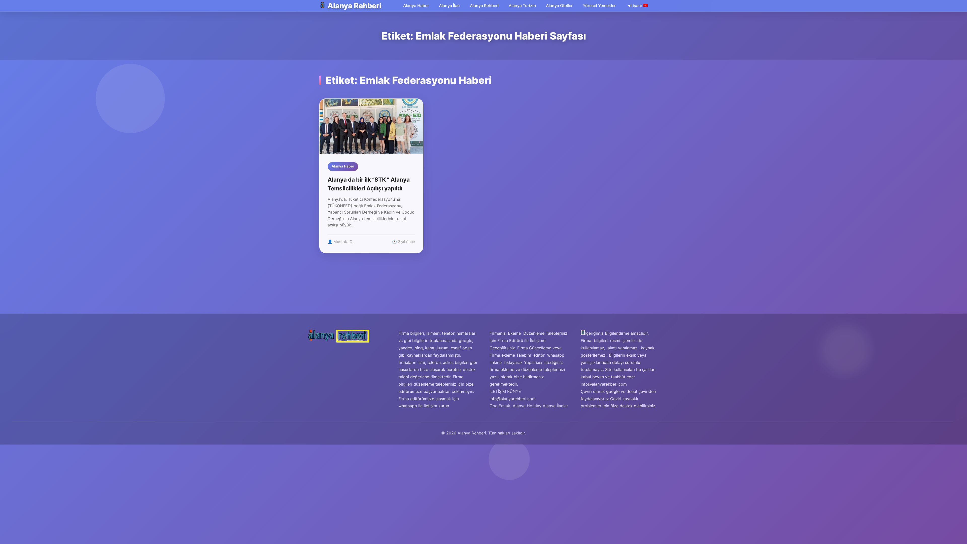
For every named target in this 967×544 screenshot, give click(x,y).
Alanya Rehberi (354, 5)
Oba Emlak (500, 405)
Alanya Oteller (559, 5)
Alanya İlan (449, 5)
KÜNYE (514, 391)
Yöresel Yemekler (599, 5)
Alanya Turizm (522, 5)
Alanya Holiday (527, 405)
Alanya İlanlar (555, 405)
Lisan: (637, 5)
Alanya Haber (416, 5)
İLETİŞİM (498, 391)
